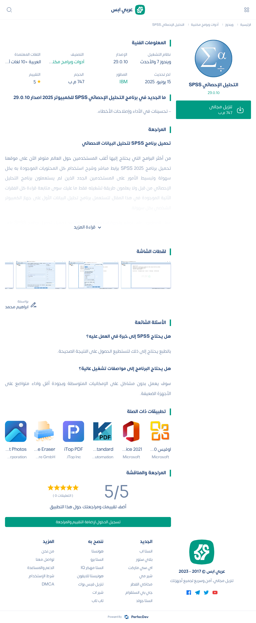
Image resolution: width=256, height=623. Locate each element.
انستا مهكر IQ (92, 567)
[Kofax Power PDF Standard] (102, 431)
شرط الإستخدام (41, 576)
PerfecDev (139, 617)
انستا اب (146, 551)
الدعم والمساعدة (40, 567)
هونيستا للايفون (90, 576)
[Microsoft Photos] (15, 431)
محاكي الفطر (141, 584)
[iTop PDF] (73, 431)
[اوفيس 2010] (160, 431)
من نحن (48, 551)
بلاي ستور (144, 559)
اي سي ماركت (140, 567)
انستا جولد (144, 601)
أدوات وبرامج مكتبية (65, 62)
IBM (124, 82)
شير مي (145, 576)
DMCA (48, 584)
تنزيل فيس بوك (91, 584)
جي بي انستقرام (139, 592)
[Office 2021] (131, 431)
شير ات (98, 592)
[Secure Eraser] (45, 431)
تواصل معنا (45, 559)
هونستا (98, 551)
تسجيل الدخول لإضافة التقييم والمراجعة (88, 522)
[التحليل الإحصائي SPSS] (213, 58)
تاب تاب (98, 601)
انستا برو (97, 559)
